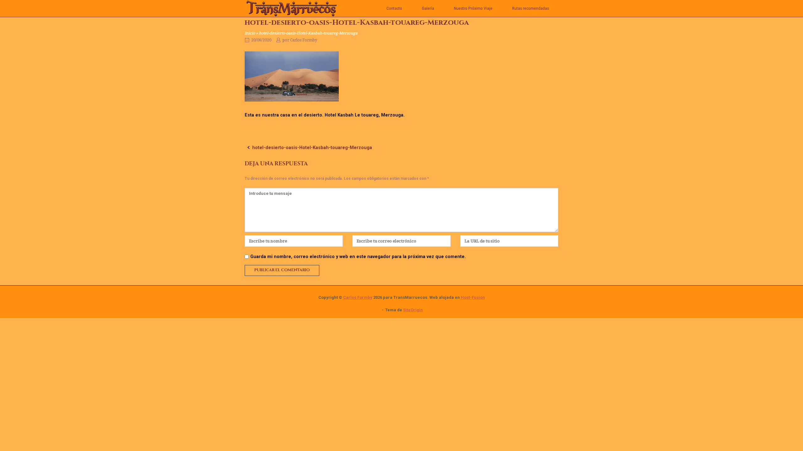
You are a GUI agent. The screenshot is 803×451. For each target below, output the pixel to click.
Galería (428, 8)
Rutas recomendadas (530, 8)
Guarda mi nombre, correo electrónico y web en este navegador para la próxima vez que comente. (358, 256)
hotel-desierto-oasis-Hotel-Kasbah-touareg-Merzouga (312, 147)
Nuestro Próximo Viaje (473, 8)
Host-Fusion (473, 297)
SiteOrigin (413, 310)
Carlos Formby (303, 40)
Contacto (394, 8)
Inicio (250, 33)
